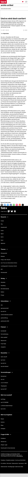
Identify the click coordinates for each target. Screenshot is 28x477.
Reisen (2, 419)
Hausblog (3, 285)
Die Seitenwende (5, 288)
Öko (2, 224)
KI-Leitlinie (3, 463)
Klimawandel (4, 253)
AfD (2, 269)
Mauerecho (3, 340)
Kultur (2, 230)
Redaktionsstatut (10, 460)
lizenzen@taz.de (20, 456)
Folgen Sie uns (4, 211)
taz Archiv (3, 408)
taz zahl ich (3, 311)
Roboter (3, 256)
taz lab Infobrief (4, 366)
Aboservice (3, 441)
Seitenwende (4, 466)
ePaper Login (4, 444)
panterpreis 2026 (5, 321)
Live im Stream (4, 382)
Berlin (2, 237)
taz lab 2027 (4, 389)
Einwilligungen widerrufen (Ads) (15, 466)
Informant (9, 463)
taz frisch (3, 360)
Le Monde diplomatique (6, 405)
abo (2, 305)
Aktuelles (3, 282)
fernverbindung (4, 334)
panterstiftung (4, 318)
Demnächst (3, 376)
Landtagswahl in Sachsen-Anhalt (9, 266)
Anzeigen (3, 428)
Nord (2, 240)
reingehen (3, 347)
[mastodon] (9, 212)
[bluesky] (12, 212)
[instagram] (15, 212)
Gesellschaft (4, 227)
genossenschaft (5, 308)
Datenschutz (15, 463)
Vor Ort (2, 379)
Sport (2, 233)
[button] (26, 2)
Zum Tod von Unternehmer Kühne (9, 263)
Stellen (2, 292)
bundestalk (3, 331)
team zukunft (4, 356)
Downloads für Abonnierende (8, 448)
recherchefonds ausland (7, 314)
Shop (2, 425)
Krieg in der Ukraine (5, 259)
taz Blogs (3, 399)
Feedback (3, 438)
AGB (25, 463)
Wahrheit (3, 243)
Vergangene (4, 386)
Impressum (21, 463)
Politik (2, 221)
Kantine (2, 422)
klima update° (4, 337)
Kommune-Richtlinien (20, 460)
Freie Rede (3, 343)
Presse (2, 295)
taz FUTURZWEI (4, 402)
